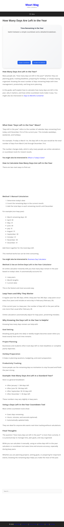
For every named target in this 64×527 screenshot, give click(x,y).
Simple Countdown (24, 62)
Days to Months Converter (34, 96)
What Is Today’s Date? (36, 158)
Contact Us (24, 524)
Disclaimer (41, 524)
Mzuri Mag (32, 4)
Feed (47, 524)
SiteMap (52, 524)
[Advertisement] (32, 47)
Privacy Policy (33, 524)
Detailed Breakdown (39, 62)
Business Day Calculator (37, 259)
